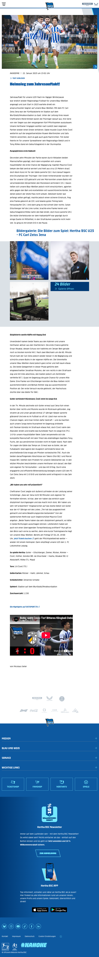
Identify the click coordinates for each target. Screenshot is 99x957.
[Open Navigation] (4, 4)
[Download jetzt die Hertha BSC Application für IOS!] (40, 912)
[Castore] (96, 3)
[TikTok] (24, 927)
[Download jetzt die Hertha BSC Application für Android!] (59, 912)
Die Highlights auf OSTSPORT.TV (24, 607)
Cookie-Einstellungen (47, 936)
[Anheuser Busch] (24, 710)
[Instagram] (11, 927)
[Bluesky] (4, 927)
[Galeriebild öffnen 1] (29, 260)
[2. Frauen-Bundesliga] (14, 946)
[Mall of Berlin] (62, 699)
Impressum (16, 936)
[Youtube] (18, 927)
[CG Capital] (44, 710)
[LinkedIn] (38, 927)
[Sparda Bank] (87, 3)
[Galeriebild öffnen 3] (70, 260)
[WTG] (75, 710)
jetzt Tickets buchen (23, 538)
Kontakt (5, 936)
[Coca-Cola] (34, 710)
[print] (61, 936)
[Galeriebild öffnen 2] (29, 301)
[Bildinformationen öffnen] (95, 67)
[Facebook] (31, 927)
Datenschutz (29, 936)
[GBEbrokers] (65, 710)
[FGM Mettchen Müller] (55, 710)
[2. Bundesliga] (5, 946)
